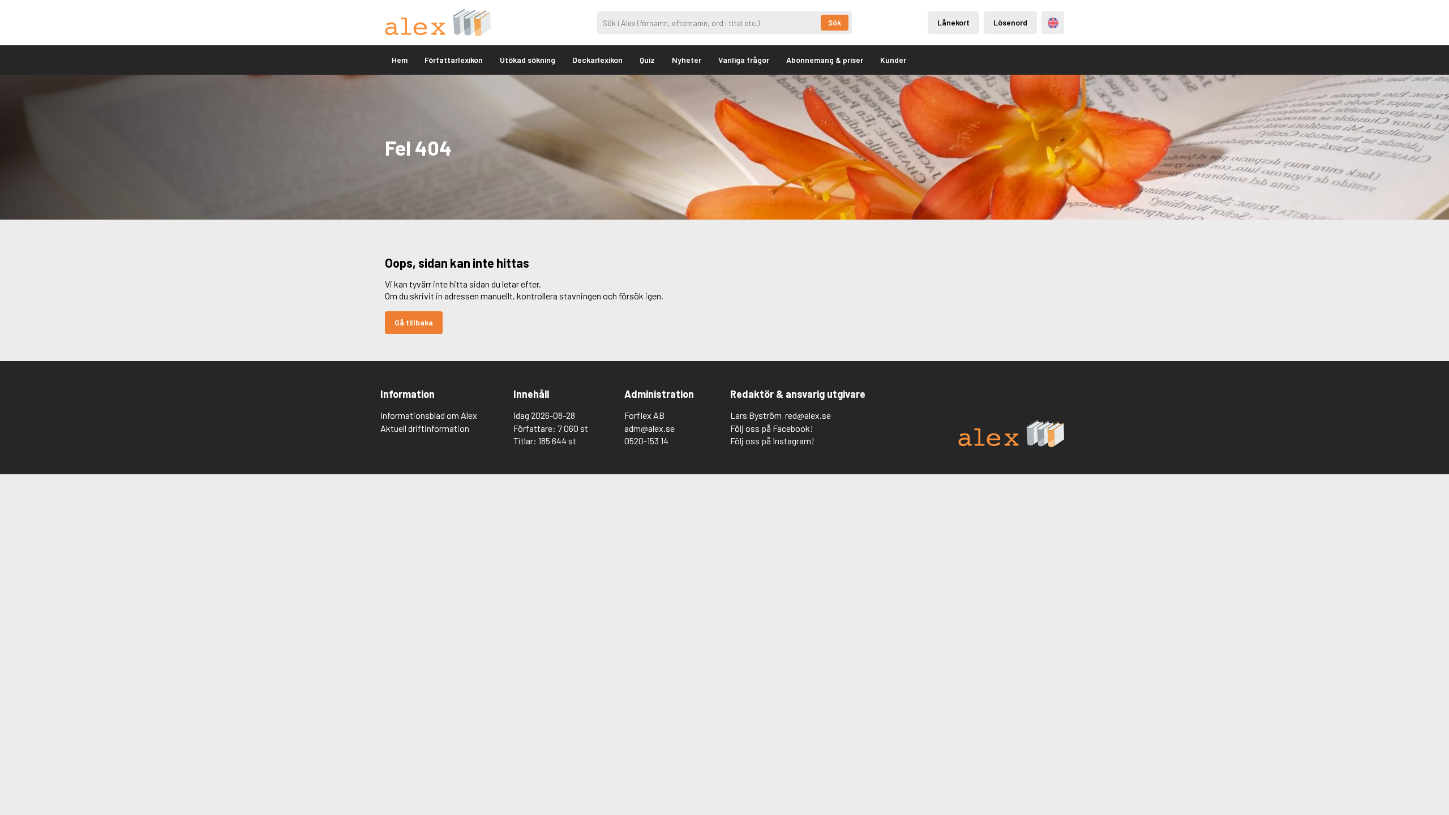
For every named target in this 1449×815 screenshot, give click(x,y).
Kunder (893, 60)
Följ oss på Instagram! (772, 440)
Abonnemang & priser (824, 60)
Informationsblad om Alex (428, 415)
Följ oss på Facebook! (771, 428)
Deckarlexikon (597, 60)
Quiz (647, 60)
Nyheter (686, 60)
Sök (834, 22)
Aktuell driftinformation (424, 428)
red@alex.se (808, 415)
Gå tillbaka (414, 322)
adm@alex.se (649, 428)
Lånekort (953, 22)
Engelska (1053, 23)
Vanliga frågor (743, 60)
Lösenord (1010, 22)
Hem (400, 60)
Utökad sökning (527, 60)
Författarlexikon (454, 60)
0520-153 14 (646, 440)
